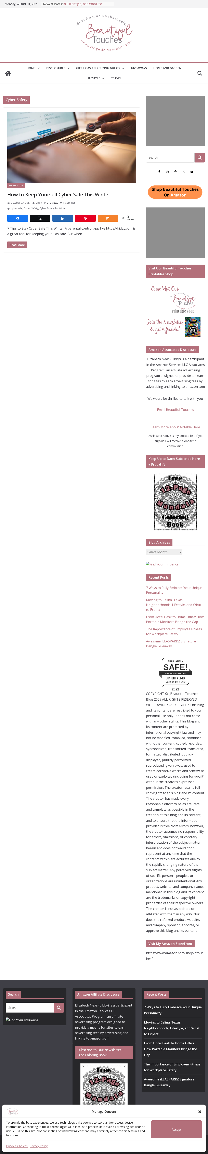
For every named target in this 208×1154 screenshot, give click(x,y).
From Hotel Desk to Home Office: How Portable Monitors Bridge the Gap (170, 1049)
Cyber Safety (31, 208)
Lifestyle (93, 78)
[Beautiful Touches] (8, 73)
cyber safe (17, 208)
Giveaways (139, 68)
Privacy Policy (39, 1146)
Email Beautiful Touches (175, 409)
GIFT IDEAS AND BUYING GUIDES (98, 68)
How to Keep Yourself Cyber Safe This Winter (58, 194)
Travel (116, 78)
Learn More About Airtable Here (175, 427)
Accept (176, 1129)
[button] (200, 1112)
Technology (16, 185)
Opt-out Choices (17, 1146)
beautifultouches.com (175, 673)
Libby (39, 202)
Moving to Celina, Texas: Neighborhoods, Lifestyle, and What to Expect (173, 605)
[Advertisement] (175, 121)
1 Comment (69, 202)
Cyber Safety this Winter (53, 208)
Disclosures (55, 68)
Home (31, 68)
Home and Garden (167, 68)
